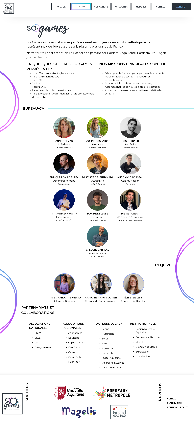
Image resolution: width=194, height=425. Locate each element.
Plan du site (174, 403)
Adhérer (181, 7)
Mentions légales (177, 407)
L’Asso (81, 6)
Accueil (61, 7)
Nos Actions (101, 7)
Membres (141, 7)
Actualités (121, 7)
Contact (161, 7)
